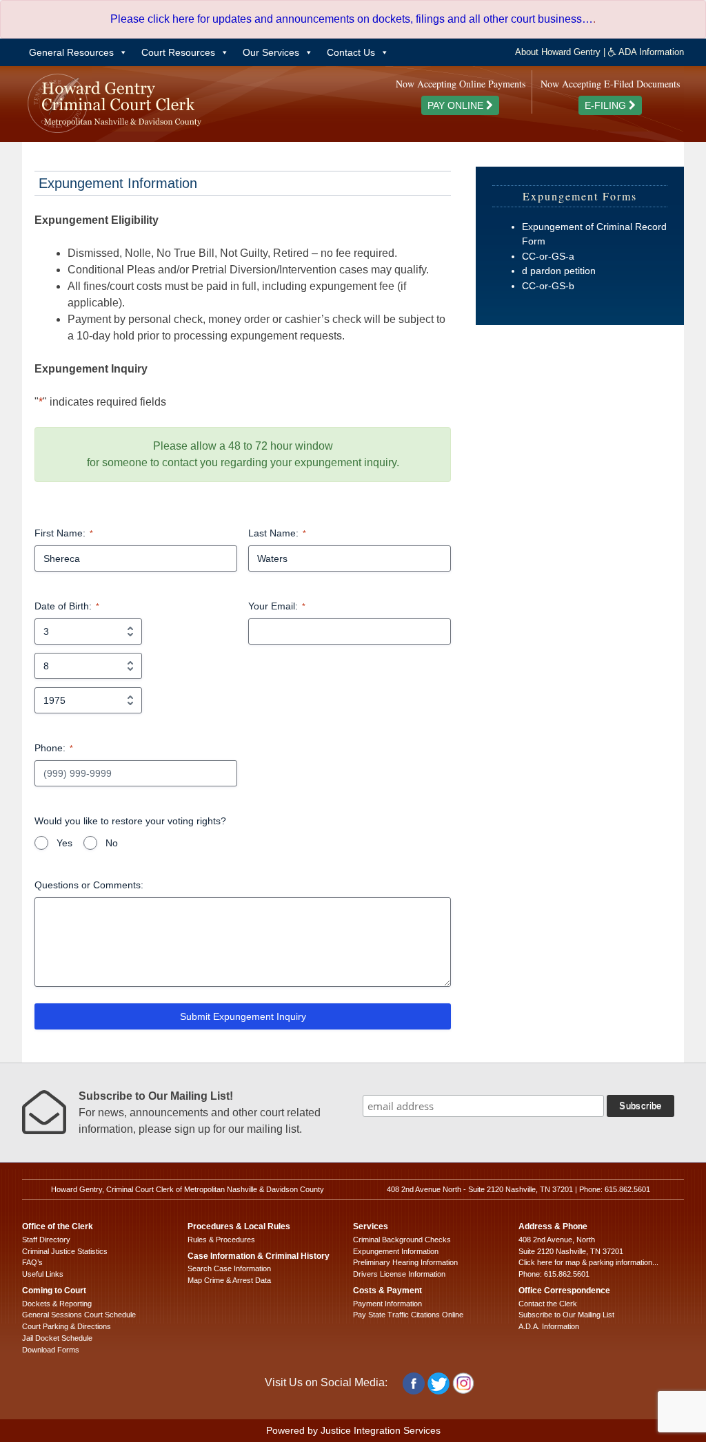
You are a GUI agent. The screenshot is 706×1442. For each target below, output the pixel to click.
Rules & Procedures (221, 1239)
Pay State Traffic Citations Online (408, 1314)
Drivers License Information (399, 1274)
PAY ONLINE (456, 105)
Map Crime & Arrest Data (229, 1280)
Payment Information (387, 1303)
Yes (64, 842)
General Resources (71, 52)
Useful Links (42, 1274)
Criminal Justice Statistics (65, 1251)
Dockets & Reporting (57, 1303)
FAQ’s (32, 1262)
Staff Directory (46, 1239)
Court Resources (178, 52)
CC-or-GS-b (548, 285)
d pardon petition (559, 270)
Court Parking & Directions (66, 1326)
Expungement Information (395, 1251)
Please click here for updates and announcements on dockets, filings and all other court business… (351, 19)
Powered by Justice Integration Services (353, 1430)
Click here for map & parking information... (588, 1262)
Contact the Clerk (547, 1303)
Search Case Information (229, 1268)
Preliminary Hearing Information (405, 1262)
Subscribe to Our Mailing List (566, 1314)
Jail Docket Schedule (57, 1338)
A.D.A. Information (548, 1326)
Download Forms (50, 1350)
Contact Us (351, 52)
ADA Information (650, 52)
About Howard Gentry (558, 52)
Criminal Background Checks (402, 1239)
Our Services (271, 52)
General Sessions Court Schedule (79, 1314)
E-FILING (607, 105)
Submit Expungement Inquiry (243, 1016)
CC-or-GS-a (548, 256)
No (111, 842)
